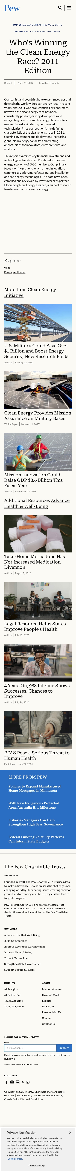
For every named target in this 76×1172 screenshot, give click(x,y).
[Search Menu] (60, 8)
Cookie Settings (37, 1165)
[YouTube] (28, 1082)
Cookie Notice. (15, 1158)
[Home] (34, 867)
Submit (64, 1048)
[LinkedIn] (18, 1082)
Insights (9, 983)
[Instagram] (12, 1082)
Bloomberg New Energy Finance (25, 185)
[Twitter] (22, 1082)
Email (6, 1042)
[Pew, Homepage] (12, 7)
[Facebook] (6, 1082)
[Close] (70, 1132)
